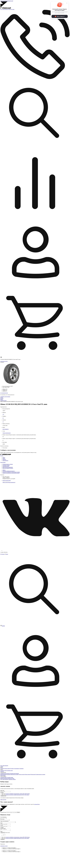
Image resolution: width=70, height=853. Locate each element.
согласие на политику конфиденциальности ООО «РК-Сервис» (17, 794)
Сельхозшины (16, 768)
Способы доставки (6, 465)
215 (3, 414)
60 (3, 418)
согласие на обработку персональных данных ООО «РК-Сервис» (17, 793)
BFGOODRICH (5, 429)
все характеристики (4, 392)
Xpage (7, 554)
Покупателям (2, 462)
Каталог (1, 455)
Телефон (2, 792)
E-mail (1, 825)
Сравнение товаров (12, 779)
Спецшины (21, 768)
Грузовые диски (10, 770)
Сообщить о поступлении (5, 396)
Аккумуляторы (5, 460)
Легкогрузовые (7, 768)
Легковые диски (3, 770)
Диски (4, 458)
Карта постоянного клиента (8, 468)
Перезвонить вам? (9, 0)
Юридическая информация (8, 467)
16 (3, 421)
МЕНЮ (3, 625)
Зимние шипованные (7, 432)
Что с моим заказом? (4, 9)
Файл (1, 831)
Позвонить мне (3, 795)
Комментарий (3, 828)
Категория (2, 819)
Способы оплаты (6, 466)
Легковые (2, 768)
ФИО (1, 823)
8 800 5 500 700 (3, 0)
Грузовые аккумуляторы (14, 773)
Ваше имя (2, 790)
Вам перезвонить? (12, 482)
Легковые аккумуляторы (5, 773)
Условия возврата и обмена (8, 464)
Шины (4, 457)
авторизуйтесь (37, 804)
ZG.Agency (2, 554)
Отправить (2, 839)
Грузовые (12, 768)
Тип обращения (3, 817)
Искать (18, 812)
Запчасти (4, 459)
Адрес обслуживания (4, 821)
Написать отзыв (11, 9)
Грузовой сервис (10, 777)
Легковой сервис (3, 777)
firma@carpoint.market (7, 480)
